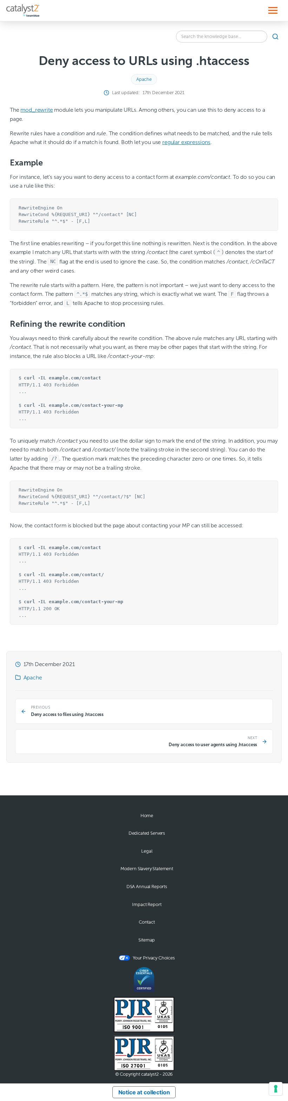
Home (146, 815)
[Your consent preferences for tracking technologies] (275, 1088)
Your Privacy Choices (154, 958)
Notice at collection (144, 1092)
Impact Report (146, 904)
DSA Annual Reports (146, 886)
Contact (147, 922)
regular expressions (186, 142)
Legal (146, 851)
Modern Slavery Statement (146, 868)
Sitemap (146, 940)
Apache (144, 79)
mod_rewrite (36, 110)
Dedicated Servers (147, 833)
